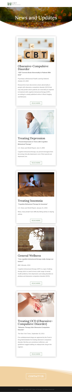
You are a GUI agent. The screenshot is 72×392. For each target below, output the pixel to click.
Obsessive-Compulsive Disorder (33, 67)
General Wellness (29, 255)
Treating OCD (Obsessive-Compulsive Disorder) (35, 322)
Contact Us (36, 376)
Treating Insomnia (30, 200)
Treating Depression (31, 138)
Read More (36, 103)
